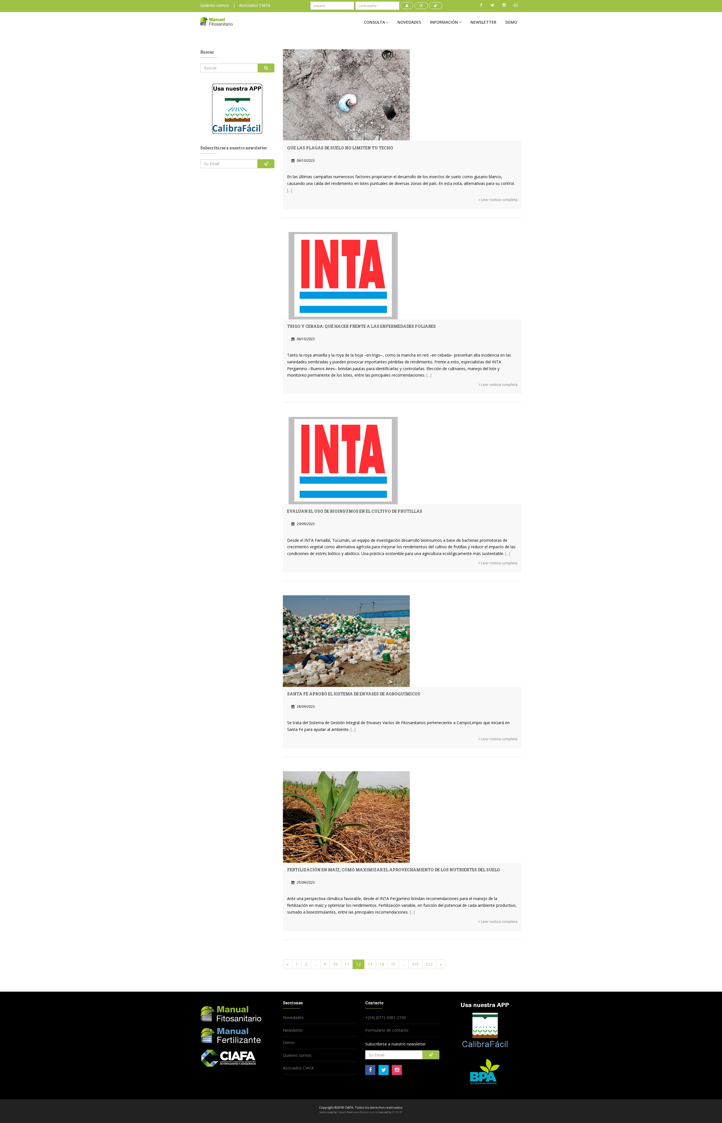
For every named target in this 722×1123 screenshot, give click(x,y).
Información (444, 22)
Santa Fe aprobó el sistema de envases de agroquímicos (353, 694)
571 (415, 964)
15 (393, 964)
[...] (289, 190)
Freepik (341, 1112)
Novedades (409, 22)
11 (347, 964)
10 (335, 964)
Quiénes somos (214, 5)
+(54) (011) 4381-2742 (385, 1017)
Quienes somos (297, 1055)
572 (429, 964)
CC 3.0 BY (397, 1112)
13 (370, 964)
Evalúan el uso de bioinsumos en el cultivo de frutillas (354, 511)
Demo (511, 22)
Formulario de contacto (386, 1030)
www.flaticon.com (364, 1112)
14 (381, 964)
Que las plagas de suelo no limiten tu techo (340, 148)
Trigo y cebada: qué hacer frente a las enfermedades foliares (361, 326)
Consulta (374, 22)
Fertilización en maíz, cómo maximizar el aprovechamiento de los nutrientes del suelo (393, 869)
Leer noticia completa (499, 199)
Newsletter (483, 22)
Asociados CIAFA (254, 5)
